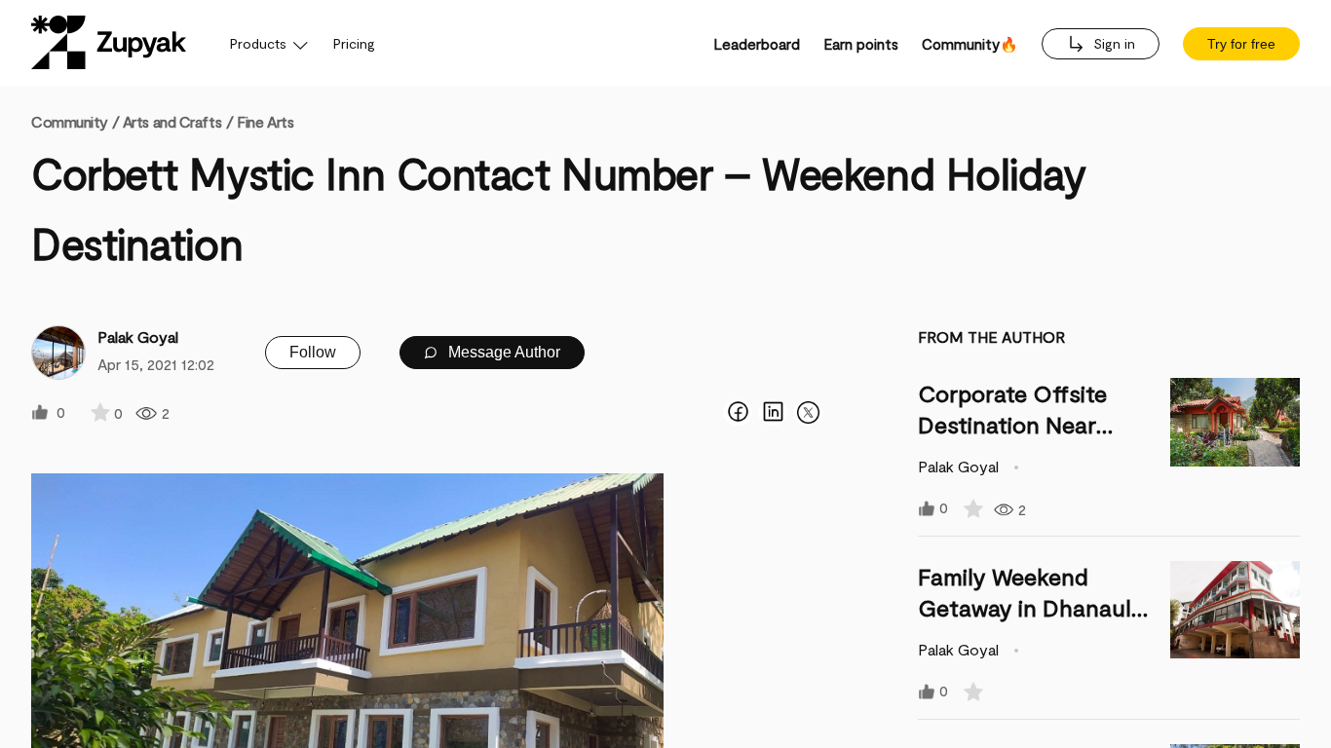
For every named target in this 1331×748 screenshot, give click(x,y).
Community (75, 121)
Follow (312, 352)
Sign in (1112, 43)
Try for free (1241, 44)
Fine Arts (265, 121)
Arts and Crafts (172, 121)
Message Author (502, 352)
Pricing (354, 43)
